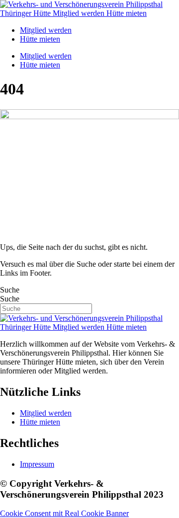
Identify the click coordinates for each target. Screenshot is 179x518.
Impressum (37, 464)
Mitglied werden (46, 30)
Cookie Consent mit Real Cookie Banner (64, 513)
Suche (9, 290)
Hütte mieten (40, 39)
